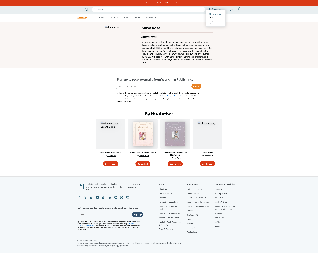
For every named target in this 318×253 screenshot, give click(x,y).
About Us (163, 189)
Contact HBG (192, 214)
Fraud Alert (219, 217)
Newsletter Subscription (169, 202)
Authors (114, 17)
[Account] (232, 9)
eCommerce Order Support (198, 202)
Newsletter (151, 17)
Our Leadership (165, 193)
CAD (216, 21)
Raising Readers (194, 227)
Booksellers (192, 232)
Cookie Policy (220, 197)
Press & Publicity (166, 229)
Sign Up (196, 86)
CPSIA (217, 222)
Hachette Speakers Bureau (198, 206)
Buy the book (110, 163)
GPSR (217, 226)
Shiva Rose (111, 155)
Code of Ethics (221, 202)
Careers (190, 210)
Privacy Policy (221, 193)
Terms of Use (220, 189)
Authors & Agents (194, 189)
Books (101, 17)
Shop (137, 17)
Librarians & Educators (196, 197)
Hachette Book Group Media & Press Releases (171, 223)
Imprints (162, 197)
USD (216, 17)
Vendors (190, 223)
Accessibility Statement (169, 217)
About (126, 17)
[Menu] (78, 9)
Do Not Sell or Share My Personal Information (225, 207)
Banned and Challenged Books (169, 207)
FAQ (189, 219)
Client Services (193, 193)
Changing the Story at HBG (170, 213)
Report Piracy (220, 213)
